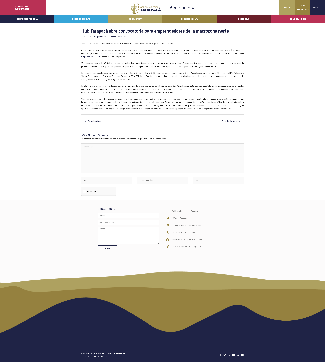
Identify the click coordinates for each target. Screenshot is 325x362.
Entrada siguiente (231, 121)
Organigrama (135, 19)
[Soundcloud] (188, 7)
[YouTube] (184, 7)
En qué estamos (101, 36)
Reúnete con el (23, 7)
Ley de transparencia (302, 7)
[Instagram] (179, 7)
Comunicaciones (298, 19)
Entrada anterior (93, 121)
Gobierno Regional (81, 19)
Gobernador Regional (27, 19)
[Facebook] (171, 7)
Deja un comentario (118, 36)
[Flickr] (193, 7)
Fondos (287, 7)
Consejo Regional (189, 19)
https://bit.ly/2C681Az (91, 56)
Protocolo (243, 19)
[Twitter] (175, 7)
